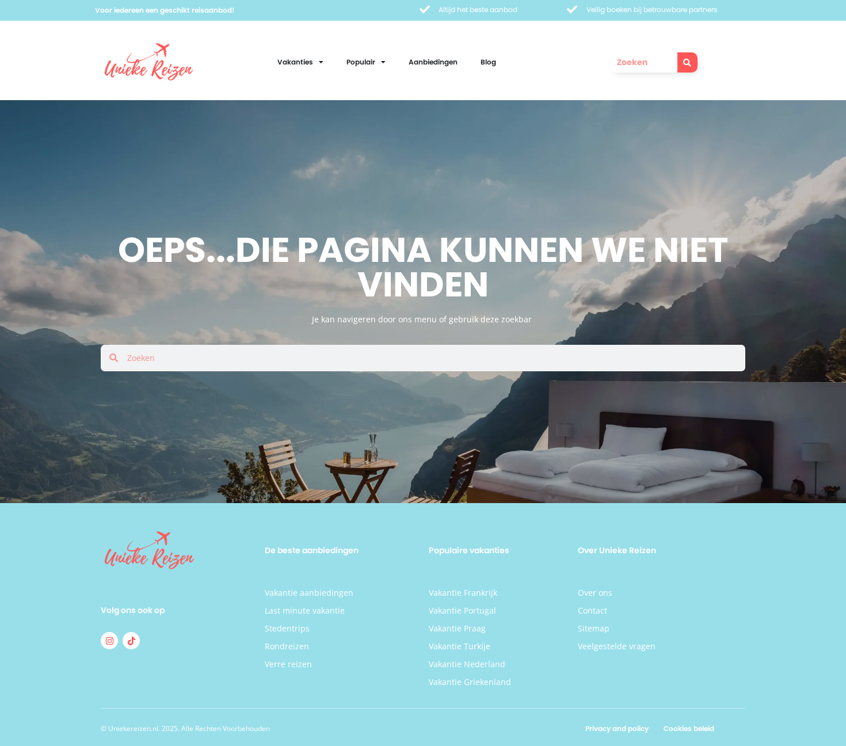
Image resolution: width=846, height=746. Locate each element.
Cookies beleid (689, 728)
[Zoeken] (687, 62)
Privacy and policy (617, 728)
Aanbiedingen (433, 62)
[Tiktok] (131, 640)
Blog (488, 62)
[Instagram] (109, 640)
